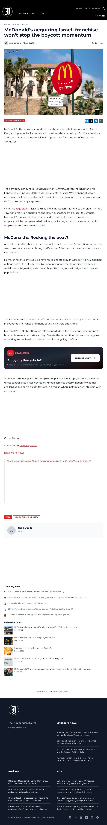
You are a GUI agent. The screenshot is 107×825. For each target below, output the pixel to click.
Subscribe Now (83, 357)
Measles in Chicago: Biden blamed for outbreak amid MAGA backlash (49, 461)
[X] (75, 817)
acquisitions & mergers (26, 517)
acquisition (22, 208)
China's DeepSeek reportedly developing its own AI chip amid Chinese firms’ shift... (28, 799)
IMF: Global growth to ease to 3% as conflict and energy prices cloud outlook (28, 790)
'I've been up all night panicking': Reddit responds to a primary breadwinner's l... (75, 790)
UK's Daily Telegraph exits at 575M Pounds (27, 603)
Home (7, 24)
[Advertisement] (53, 165)
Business (13, 771)
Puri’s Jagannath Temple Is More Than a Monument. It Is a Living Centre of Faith (75, 759)
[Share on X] (91, 121)
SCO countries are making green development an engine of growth (38, 614)
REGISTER (95, 8)
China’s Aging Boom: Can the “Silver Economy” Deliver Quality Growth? (40, 609)
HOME (79, 8)
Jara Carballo (15, 43)
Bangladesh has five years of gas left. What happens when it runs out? (76, 742)
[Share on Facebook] (87, 121)
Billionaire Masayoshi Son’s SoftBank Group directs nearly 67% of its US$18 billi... (28, 782)
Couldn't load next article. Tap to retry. (53, 691)
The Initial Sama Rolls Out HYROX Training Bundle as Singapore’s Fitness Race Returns (47, 597)
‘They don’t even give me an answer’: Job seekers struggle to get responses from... (75, 799)
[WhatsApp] (92, 817)
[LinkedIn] (86, 817)
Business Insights (20, 24)
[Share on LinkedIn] (96, 121)
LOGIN (87, 8)
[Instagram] (81, 817)
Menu (98, 15)
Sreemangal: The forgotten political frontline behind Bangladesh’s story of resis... (77, 733)
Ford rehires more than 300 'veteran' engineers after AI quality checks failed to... (27, 807)
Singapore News (67, 723)
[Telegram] (97, 817)
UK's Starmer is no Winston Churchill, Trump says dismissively (35, 591)
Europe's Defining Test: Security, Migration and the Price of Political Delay (76, 750)
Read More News (14, 452)
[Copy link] (101, 121)
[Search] (103, 8)
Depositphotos (28, 445)
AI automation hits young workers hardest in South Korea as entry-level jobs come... (77, 807)
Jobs (59, 771)
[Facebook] (70, 817)
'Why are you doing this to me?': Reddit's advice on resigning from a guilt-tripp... (75, 782)
